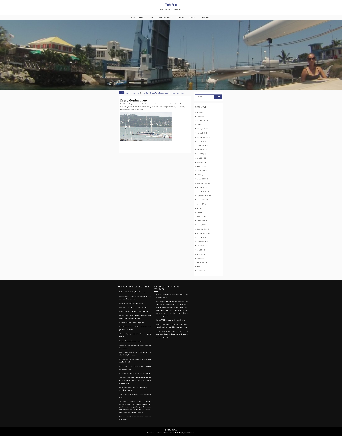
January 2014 (201, 179)
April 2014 (200, 166)
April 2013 (200, 217)
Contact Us (206, 17)
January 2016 (201, 129)
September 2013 (202, 196)
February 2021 (201, 116)
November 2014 (202, 137)
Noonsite (122, 323)
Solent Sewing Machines (128, 296)
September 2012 (202, 242)
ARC (152, 17)
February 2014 (201, 175)
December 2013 (202, 183)
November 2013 (202, 187)
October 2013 (201, 191)
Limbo (158, 324)
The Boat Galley (125, 377)
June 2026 (200, 112)
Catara (158, 320)
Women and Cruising (126, 316)
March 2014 (201, 171)
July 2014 (200, 154)
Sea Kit (121, 417)
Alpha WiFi (123, 387)
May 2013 (200, 212)
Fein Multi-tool (124, 307)
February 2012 (201, 258)
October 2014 (201, 141)
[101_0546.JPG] (146, 141)
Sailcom (121, 292)
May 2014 (200, 162)
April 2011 (200, 271)
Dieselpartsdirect (125, 303)
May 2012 (200, 254)
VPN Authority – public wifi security (131, 401)
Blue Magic (160, 302)
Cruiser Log (123, 345)
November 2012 (202, 233)
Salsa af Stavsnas (162, 331)
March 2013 (201, 221)
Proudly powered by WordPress (157, 433)
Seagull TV (193, 17)
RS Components (125, 359)
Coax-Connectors (125, 327)
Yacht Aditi (171, 4)
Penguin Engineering (126, 341)
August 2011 (201, 262)
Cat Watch (180, 17)
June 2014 (200, 158)
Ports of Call (164, 17)
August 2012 (201, 246)
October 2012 (201, 237)
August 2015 (201, 133)
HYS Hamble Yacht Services (129, 366)
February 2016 (201, 125)
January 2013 (201, 225)
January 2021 (201, 120)
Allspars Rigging (125, 334)
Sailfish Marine (124, 394)
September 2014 (202, 145)
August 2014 (201, 150)
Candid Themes (189, 433)
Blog (133, 17)
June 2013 (200, 208)
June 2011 (200, 267)
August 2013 (201, 200)
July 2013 (200, 204)
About (141, 17)
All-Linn (158, 295)
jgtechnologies (124, 373)
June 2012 (200, 250)
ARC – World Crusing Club (128, 352)
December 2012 (202, 229)
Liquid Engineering (125, 311)
